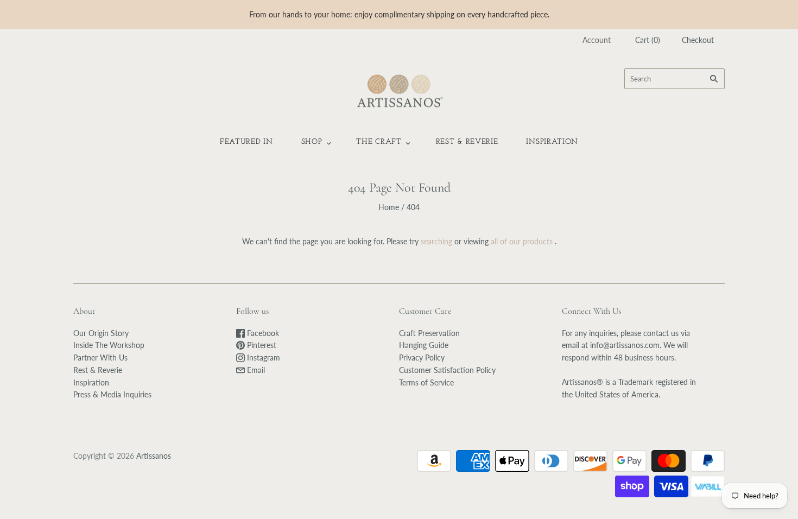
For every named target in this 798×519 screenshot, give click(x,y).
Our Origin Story (101, 333)
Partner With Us (100, 357)
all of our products (522, 241)
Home (388, 207)
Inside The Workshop (108, 345)
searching (436, 241)
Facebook (262, 333)
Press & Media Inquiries (112, 394)
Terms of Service (426, 382)
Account (596, 40)
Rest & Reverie (467, 142)
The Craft (378, 142)
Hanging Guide (423, 345)
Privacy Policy (422, 357)
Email (255, 370)
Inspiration (552, 142)
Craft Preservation (429, 333)
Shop (311, 142)
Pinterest (260, 345)
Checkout (698, 40)
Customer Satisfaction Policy (447, 370)
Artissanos (153, 455)
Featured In (246, 142)
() (647, 40)
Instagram (262, 357)
